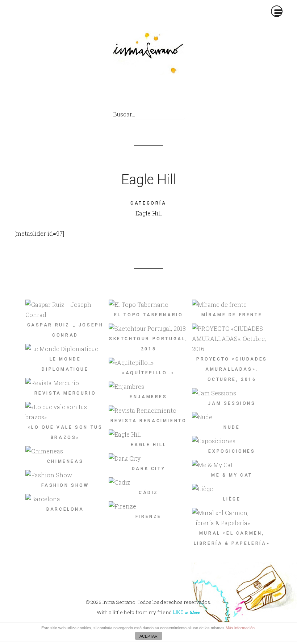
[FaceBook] (128, 95)
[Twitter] (145, 95)
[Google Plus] (161, 95)
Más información (240, 628)
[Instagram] (177, 95)
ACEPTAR (148, 636)
